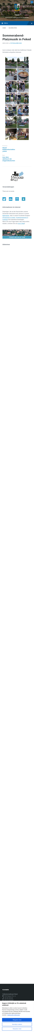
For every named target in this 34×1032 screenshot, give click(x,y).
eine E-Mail (21, 223)
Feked (17, 15)
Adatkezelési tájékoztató (13, 1015)
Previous (4, 145)
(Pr (3, 217)
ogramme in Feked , (10, 217)
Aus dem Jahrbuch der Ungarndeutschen (8, 159)
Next (3, 155)
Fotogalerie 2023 (16, 43)
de (32, 2)
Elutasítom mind (17, 1028)
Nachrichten (13, 28)
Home (4, 28)
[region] (17, 1016)
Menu (6, 23)
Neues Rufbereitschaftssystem (8, 149)
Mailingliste (5, 215)
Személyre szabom (17, 1024)
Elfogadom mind (17, 1019)
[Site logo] (17, 12)
